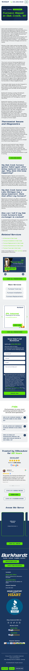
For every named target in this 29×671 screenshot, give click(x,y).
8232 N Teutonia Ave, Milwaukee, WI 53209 (14, 577)
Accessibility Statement (18, 656)
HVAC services (18, 251)
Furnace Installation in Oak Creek (12, 240)
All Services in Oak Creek (10, 238)
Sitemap (23, 659)
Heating (9, 9)
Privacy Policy (19, 388)
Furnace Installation (14, 293)
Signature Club (11, 561)
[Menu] (26, 2)
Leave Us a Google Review (14, 490)
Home (4, 9)
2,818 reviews (17, 462)
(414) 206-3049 (19, 668)
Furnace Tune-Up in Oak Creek (12, 248)
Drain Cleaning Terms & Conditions (12, 659)
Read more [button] (5, 482)
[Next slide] (23, 274)
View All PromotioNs (14, 279)
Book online (5, 668)
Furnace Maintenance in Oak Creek (13, 245)
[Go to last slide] (5, 274)
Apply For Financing (14, 565)
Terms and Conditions (14, 657)
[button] (12, 668)
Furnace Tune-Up (14, 289)
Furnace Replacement (14, 296)
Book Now (14, 494)
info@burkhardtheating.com (12, 387)
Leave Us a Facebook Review (14, 498)
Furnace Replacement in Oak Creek (13, 243)
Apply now (17, 325)
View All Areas (14, 543)
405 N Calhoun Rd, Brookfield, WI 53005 (14, 582)
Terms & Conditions (10, 389)
